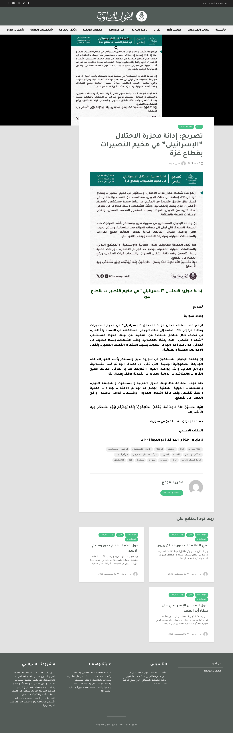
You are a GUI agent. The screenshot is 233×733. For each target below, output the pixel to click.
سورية (152, 460)
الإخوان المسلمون (141, 449)
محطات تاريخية (92, 30)
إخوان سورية (194, 449)
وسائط (124, 39)
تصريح (165, 454)
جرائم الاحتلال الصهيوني (144, 454)
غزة (130, 460)
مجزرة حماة (221, 3)
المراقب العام (209, 3)
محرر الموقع (175, 164)
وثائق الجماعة (68, 30)
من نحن (109, 39)
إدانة (182, 449)
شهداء (140, 460)
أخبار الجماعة (117, 30)
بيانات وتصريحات (198, 30)
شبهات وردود (15, 30)
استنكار (171, 449)
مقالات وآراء (174, 30)
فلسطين (119, 460)
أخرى (199, 127)
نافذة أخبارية (201, 539)
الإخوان (159, 449)
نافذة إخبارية (139, 30)
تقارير (156, 30)
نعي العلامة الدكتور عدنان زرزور (183, 546)
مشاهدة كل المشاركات (172, 493)
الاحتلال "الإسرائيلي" (117, 449)
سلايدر (163, 460)
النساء (176, 454)
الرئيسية (220, 30)
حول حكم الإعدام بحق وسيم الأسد (115, 548)
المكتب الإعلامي (193, 454)
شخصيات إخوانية (41, 30)
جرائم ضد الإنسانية (191, 460)
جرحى (174, 460)
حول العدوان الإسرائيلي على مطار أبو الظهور (185, 608)
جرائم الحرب (122, 454)
